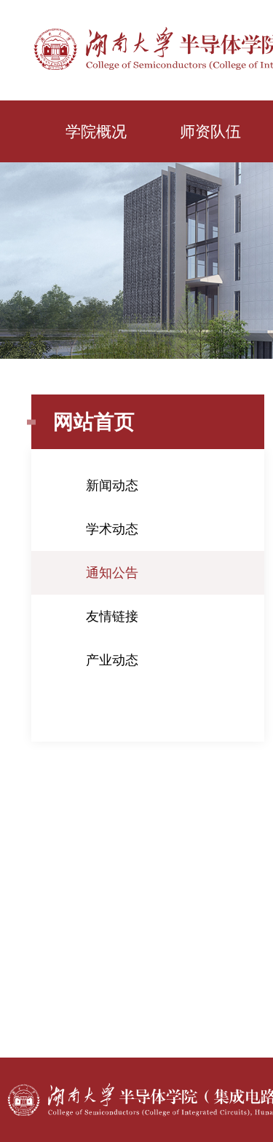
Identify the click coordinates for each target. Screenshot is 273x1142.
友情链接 (112, 616)
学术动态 (112, 529)
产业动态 (112, 660)
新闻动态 (112, 485)
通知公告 (112, 573)
